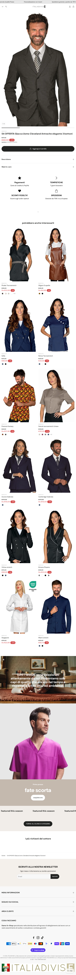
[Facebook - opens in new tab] (33, 937)
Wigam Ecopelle (44, 285)
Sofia (3, 356)
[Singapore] (20, 607)
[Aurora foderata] (20, 466)
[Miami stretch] (56, 607)
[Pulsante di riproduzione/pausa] (4, 660)
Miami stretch (43, 638)
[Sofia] (20, 325)
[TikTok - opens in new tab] (42, 937)
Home (3, 855)
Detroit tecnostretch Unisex (48, 426)
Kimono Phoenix (44, 567)
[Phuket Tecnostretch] (20, 254)
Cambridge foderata (45, 497)
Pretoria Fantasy (7, 426)
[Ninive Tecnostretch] (56, 325)
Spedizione (4, 142)
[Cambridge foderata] (56, 466)
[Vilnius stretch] (20, 536)
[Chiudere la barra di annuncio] (74, 1)
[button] (3, 6)
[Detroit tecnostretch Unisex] (56, 395)
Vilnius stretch (7, 567)
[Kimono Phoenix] (56, 536)
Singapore (5, 638)
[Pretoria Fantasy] (20, 395)
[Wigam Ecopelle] (56, 254)
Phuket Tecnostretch (9, 285)
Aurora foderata (7, 497)
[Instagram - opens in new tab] (38, 937)
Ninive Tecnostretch (45, 356)
